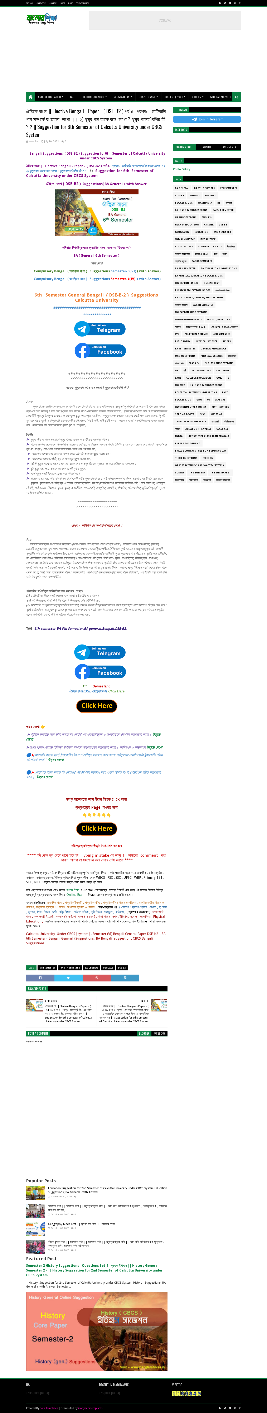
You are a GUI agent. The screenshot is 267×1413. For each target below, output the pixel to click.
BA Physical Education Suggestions (199, 275)
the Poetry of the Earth (190, 421)
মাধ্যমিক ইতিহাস (181, 305)
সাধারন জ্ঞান (179, 363)
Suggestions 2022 (210, 246)
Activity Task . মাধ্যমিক (225, 326)
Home (70, 3)
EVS (177, 334)
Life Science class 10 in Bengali (208, 436)
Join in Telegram (211, 119)
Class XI (220, 399)
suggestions (184, 202)
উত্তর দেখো (154, 747)
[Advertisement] (125, 59)
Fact (73, 96)
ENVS (202, 414)
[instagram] (239, 3)
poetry (179, 472)
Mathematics (220, 407)
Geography (182, 232)
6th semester (47, 968)
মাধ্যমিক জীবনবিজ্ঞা (223, 480)
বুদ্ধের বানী (207, 480)
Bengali (108, 968)
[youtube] (230, 3)
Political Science (196, 334)
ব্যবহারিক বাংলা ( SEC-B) (196, 326)
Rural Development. (187, 443)
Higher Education (93, 96)
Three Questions (186, 458)
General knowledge (213, 348)
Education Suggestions (191, 312)
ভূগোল (225, 254)
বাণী (208, 399)
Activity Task (184, 246)
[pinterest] (235, 3)
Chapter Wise (147, 96)
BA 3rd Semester (202, 261)
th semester (197, 472)
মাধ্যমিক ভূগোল (180, 261)
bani (178, 378)
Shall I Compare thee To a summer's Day (200, 450)
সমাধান (177, 429)
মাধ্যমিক (229, 202)
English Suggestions (218, 363)
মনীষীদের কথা (229, 421)
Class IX (194, 363)
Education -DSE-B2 (186, 283)
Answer (209, 224)
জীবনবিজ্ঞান (231, 246)
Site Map (29, 3)
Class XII (222, 429)
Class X (179, 195)
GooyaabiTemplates (90, 1408)
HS (218, 202)
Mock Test (202, 254)
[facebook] (220, 3)
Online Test (212, 283)
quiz (219, 378)
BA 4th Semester (185, 268)
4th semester (221, 334)
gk (176, 370)
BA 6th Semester (70, 968)
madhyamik (205, 202)
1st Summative (201, 370)
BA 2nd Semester (223, 210)
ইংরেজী (199, 399)
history (210, 195)
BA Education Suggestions (219, 268)
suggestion (183, 399)
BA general (91, 968)
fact (225, 392)
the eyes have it (220, 472)
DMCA (62, 3)
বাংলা (215, 254)
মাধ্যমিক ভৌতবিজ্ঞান (222, 290)
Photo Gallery (181, 169)
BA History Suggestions (191, 210)
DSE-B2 (122, 968)
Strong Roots (184, 414)
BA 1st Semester (185, 348)
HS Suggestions (185, 217)
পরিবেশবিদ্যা (193, 480)
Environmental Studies (191, 407)
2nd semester (222, 232)
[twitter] (225, 3)
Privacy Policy (82, 3)
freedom (208, 458)
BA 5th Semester (203, 305)
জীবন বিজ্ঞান (232, 356)
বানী (185, 370)
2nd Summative (185, 239)
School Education (49, 96)
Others (196, 96)
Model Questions (218, 319)
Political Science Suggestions (196, 392)
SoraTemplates (49, 1408)
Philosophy (182, 341)
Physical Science (206, 341)
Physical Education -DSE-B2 (192, 290)
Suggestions (121, 96)
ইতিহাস (178, 326)
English (207, 217)
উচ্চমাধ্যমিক (179, 480)
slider (227, 341)
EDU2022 (180, 385)
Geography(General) (188, 319)
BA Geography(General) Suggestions (199, 297)
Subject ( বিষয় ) (174, 96)
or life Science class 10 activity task (199, 465)
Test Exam (222, 370)
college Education (198, 378)
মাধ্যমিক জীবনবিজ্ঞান (182, 254)
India (179, 436)
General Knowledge (222, 96)
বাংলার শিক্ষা (73, 890)
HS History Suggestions (206, 385)
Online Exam (75, 895)
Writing (216, 414)
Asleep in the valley (198, 429)
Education (201, 232)
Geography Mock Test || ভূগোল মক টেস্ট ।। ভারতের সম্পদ (81, 1224)
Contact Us (41, 3)
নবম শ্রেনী (215, 421)
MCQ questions (185, 356)
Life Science (207, 239)
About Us (53, 3)
